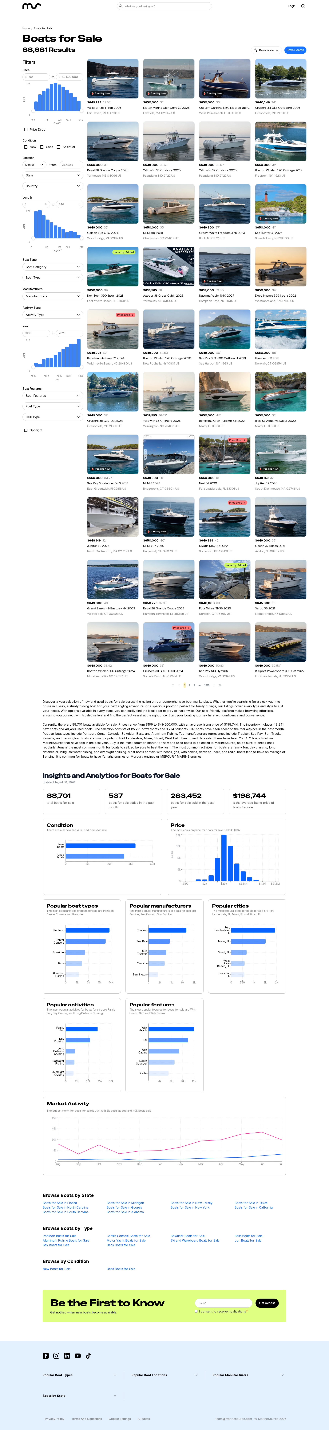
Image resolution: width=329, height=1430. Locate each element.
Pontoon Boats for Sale (59, 1236)
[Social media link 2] (56, 1356)
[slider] (33, 111)
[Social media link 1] (46, 1356)
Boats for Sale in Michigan (125, 1203)
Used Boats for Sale (121, 1269)
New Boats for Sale (56, 1269)
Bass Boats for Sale (249, 1236)
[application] (102, 854)
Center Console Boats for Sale (128, 1236)
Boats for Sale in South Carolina (66, 1212)
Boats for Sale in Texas (251, 1203)
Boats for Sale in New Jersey (191, 1203)
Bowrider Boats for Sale (188, 1236)
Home (26, 28)
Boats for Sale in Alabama (125, 1212)
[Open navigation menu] (303, 6)
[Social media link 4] (78, 1356)
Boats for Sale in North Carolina (65, 1207)
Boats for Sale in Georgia (124, 1207)
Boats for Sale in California (254, 1207)
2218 (207, 685)
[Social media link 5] (88, 1356)
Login (291, 6)
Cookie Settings (120, 1419)
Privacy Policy (54, 1419)
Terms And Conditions (86, 1419)
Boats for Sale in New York (190, 1207)
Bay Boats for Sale (56, 1245)
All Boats (143, 1419)
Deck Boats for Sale (121, 1245)
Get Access (267, 1303)
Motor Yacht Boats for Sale (126, 1240)
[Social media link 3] (67, 1356)
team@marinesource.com (234, 1419)
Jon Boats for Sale (248, 1240)
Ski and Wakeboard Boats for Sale (195, 1240)
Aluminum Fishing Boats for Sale (66, 1240)
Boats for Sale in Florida (60, 1203)
